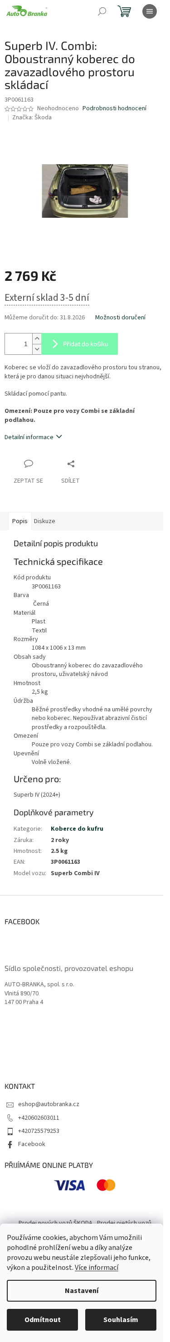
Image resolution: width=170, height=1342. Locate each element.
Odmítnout (42, 1320)
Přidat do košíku (85, 344)
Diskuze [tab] (44, 521)
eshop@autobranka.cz (48, 1104)
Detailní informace (29, 437)
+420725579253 (38, 1131)
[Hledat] (102, 11)
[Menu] (150, 11)
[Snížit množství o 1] (36, 349)
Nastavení (81, 1291)
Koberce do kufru (77, 828)
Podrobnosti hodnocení (114, 108)
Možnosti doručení (120, 317)
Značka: (32, 117)
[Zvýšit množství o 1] (36, 338)
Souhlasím (120, 1320)
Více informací (96, 1268)
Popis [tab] (20, 521)
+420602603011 (38, 1117)
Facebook (31, 1144)
